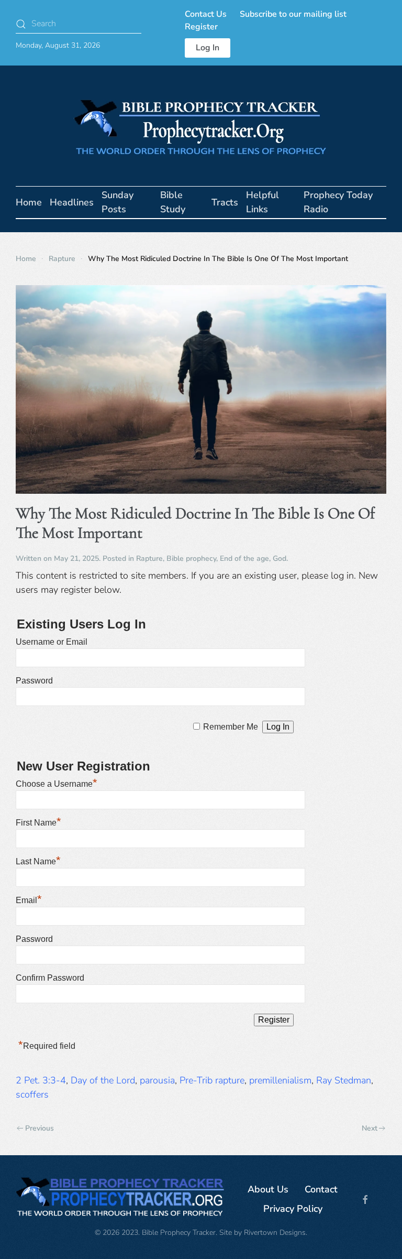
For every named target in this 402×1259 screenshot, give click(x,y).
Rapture (149, 558)
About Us (268, 1189)
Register (201, 26)
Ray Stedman (343, 1080)
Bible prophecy (191, 558)
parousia (157, 1080)
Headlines (72, 202)
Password (34, 680)
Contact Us (206, 14)
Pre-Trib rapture (212, 1080)
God (279, 558)
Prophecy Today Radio (338, 202)
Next (369, 1128)
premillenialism (280, 1080)
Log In (207, 47)
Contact (321, 1189)
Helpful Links (262, 202)
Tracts (224, 202)
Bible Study (172, 202)
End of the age (244, 558)
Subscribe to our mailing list (293, 14)
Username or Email (51, 641)
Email (29, 900)
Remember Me (230, 726)
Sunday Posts (117, 202)
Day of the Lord (103, 1080)
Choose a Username (56, 783)
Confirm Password (50, 977)
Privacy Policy (292, 1208)
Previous (39, 1128)
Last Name (38, 861)
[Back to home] (201, 125)
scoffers (32, 1094)
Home (29, 202)
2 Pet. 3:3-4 (41, 1080)
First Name (38, 822)
